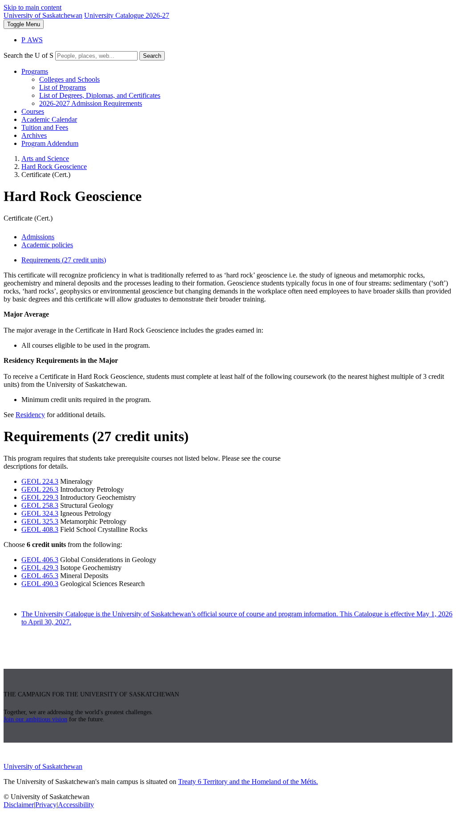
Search (152, 55)
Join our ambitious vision (35, 719)
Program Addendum (49, 143)
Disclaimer (19, 804)
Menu (23, 24)
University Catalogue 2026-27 (126, 15)
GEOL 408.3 (39, 529)
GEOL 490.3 (39, 583)
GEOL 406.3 (39, 559)
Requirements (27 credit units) (63, 260)
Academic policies (47, 245)
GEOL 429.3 (39, 567)
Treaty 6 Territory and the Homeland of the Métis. (248, 781)
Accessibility (76, 804)
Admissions (37, 237)
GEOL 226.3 (39, 489)
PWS (32, 40)
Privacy (46, 804)
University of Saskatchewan (43, 15)
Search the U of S (28, 55)
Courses (32, 111)
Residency (30, 414)
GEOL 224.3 (39, 481)
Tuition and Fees (44, 127)
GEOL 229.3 (39, 497)
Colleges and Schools (69, 79)
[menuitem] (236, 88)
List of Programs (62, 87)
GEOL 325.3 (39, 521)
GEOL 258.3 (39, 505)
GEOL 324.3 (39, 513)
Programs (34, 71)
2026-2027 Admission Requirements (90, 103)
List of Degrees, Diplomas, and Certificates (99, 95)
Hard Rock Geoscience (54, 166)
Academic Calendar (49, 119)
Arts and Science (45, 158)
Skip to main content (32, 7)
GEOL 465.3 (39, 575)
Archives (34, 135)
